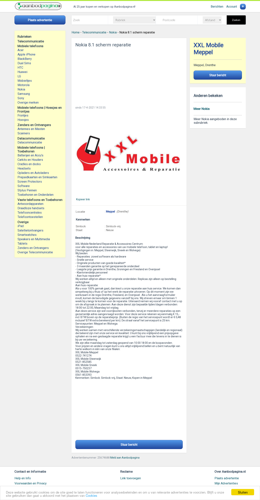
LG (19, 76)
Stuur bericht (129, 444)
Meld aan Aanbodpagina (125, 457)
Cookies (91, 495)
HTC (20, 67)
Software (24, 186)
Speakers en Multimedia (34, 239)
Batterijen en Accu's (30, 155)
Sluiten (243, 492)
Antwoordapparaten (30, 204)
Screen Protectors (30, 181)
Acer (21, 50)
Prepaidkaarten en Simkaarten (37, 177)
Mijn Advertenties (226, 483)
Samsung (24, 94)
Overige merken (28, 102)
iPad (21, 226)
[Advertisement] (129, 75)
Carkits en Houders (30, 160)
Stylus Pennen (27, 190)
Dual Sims (24, 63)
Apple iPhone (26, 54)
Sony (21, 98)
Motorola (24, 85)
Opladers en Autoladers (33, 173)
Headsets (24, 168)
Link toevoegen (130, 478)
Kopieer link (83, 199)
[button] (129, 153)
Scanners (24, 133)
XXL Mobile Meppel (208, 49)
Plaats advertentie (227, 478)
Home (76, 32)
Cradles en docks (29, 164)
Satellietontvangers (30, 230)
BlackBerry (25, 59)
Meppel (110, 211)
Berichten (217, 6)
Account (231, 6)
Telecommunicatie (94, 32)
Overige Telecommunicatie (35, 252)
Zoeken (236, 20)
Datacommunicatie (30, 142)
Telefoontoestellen (30, 217)
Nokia (21, 89)
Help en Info (22, 478)
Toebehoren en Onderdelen (35, 195)
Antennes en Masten (31, 129)
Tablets (22, 243)
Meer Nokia (202, 109)
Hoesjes (23, 120)
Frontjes (23, 115)
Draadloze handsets (31, 208)
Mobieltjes (25, 80)
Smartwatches (27, 235)
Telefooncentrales (30, 212)
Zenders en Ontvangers (33, 248)
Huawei (22, 72)
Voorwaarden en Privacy (30, 483)
